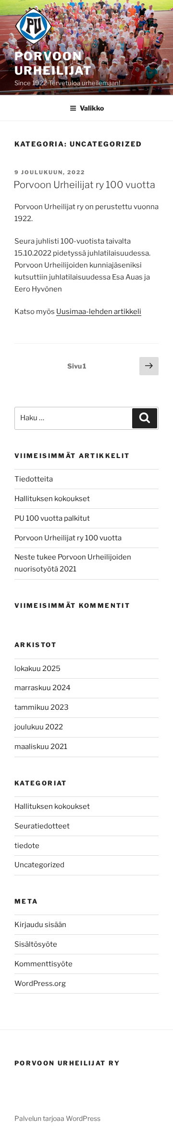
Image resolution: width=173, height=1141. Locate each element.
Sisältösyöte (35, 944)
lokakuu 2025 (37, 668)
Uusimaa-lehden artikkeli (98, 311)
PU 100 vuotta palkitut (52, 518)
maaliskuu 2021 (40, 746)
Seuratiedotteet (42, 826)
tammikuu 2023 (41, 707)
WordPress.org (40, 983)
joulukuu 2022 (38, 727)
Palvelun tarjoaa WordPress (57, 1118)
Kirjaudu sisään (40, 924)
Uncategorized (39, 865)
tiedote (26, 845)
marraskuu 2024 (42, 687)
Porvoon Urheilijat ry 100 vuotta (84, 184)
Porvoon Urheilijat (53, 63)
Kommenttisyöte (43, 964)
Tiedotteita (33, 479)
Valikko (92, 108)
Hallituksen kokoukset (52, 498)
